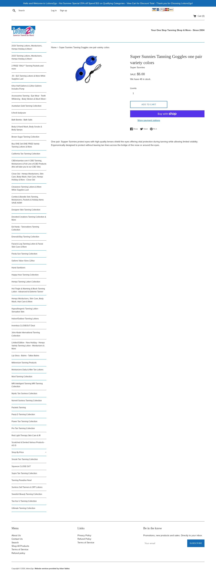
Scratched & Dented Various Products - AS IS (28, 444)
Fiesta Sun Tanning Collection (24, 254)
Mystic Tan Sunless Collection (24, 393)
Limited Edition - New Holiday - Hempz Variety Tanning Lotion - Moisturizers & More (28, 346)
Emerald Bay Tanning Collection (25, 237)
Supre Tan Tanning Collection (24, 473)
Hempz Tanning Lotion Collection (26, 282)
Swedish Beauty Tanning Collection (27, 494)
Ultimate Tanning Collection (23, 508)
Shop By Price (29, 452)
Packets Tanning (19, 407)
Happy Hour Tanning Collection (25, 275)
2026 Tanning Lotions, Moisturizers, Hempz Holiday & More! (27, 47)
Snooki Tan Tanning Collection (25, 459)
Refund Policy (84, 539)
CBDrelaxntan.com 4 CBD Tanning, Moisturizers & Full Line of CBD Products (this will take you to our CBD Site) (29, 164)
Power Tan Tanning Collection (24, 421)
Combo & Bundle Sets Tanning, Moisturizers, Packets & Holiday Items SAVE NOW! (28, 200)
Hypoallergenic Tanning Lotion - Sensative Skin (25, 310)
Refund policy (18, 553)
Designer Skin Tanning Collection (26, 210)
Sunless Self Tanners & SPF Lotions (27, 487)
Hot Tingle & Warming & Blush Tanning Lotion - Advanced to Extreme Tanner (28, 290)
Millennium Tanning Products (24, 363)
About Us (16, 535)
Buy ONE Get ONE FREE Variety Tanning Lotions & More (25, 145)
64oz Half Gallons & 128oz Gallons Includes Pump (27, 87)
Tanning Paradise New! (22, 480)
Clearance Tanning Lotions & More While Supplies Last (26, 188)
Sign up (63, 10)
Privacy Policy (84, 535)
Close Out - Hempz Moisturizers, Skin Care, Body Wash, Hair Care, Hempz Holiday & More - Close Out (27, 177)
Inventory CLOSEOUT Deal (23, 326)
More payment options (149, 120)
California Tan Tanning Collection (26, 154)
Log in (54, 10)
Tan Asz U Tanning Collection (24, 501)
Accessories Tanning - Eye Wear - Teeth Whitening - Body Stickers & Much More (29, 97)
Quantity (133, 88)
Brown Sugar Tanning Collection (25, 137)
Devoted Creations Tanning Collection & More (29, 218)
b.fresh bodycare (19, 113)
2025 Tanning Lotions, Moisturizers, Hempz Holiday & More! (27, 57)
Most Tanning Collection (22, 376)
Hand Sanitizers (18, 268)
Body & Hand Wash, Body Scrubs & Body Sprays (27, 128)
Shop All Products (20, 546)
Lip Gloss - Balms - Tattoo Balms (25, 356)
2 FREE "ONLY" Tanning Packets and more (27, 67)
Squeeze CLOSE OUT (21, 466)
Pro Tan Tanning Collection (23, 428)
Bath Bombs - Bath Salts (22, 120)
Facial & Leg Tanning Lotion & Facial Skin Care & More (27, 245)
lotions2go (30, 568)
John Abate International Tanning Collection (26, 334)
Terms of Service (20, 549)
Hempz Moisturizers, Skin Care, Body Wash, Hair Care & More (27, 300)
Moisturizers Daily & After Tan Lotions (27, 370)
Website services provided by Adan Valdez (52, 568)
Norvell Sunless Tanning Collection (27, 400)
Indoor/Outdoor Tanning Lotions (25, 319)
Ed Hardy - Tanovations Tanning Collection (25, 228)
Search (15, 542)
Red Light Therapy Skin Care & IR (26, 435)
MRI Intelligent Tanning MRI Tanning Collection (27, 385)
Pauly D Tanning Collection (23, 414)
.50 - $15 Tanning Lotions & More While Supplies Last (28, 77)
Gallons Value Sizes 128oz (23, 261)
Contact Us (17, 539)
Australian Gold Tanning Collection (26, 106)
